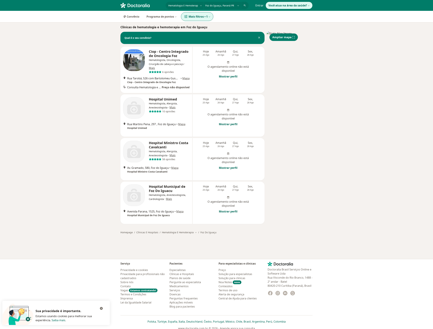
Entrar (259, 5)
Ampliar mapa (282, 37)
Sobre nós (126, 282)
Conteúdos (226, 286)
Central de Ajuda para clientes (238, 298)
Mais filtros (198, 16)
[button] (259, 38)
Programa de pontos (160, 16)
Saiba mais (58, 320)
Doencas (175, 294)
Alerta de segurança (231, 294)
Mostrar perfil (228, 76)
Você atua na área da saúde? (287, 5)
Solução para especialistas (235, 274)
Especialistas (177, 270)
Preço (222, 270)
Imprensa (126, 298)
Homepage (126, 232)
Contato (125, 286)
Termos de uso (228, 290)
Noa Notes (229, 282)
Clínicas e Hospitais (181, 274)
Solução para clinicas (232, 278)
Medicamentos (179, 286)
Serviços (174, 290)
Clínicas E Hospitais (147, 232)
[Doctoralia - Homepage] (141, 5)
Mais (152, 68)
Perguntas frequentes (183, 298)
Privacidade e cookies (134, 270)
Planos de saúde (179, 278)
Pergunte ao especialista (185, 282)
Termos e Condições (133, 294)
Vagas (138, 290)
